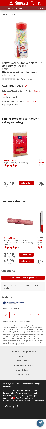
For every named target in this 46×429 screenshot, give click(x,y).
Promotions (22, 360)
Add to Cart (26, 183)
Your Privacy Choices (24, 398)
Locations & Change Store (22, 351)
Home (4, 14)
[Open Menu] (4, 3)
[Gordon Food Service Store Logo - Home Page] (21, 3)
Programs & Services (22, 370)
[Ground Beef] (20, 221)
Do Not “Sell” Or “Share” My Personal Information (23, 401)
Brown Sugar (10, 160)
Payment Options (32, 395)
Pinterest (17, 406)
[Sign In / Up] (11, 3)
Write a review (26, 79)
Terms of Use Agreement (26, 393)
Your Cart (22, 356)
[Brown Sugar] (20, 144)
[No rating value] (9, 79)
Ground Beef (10, 238)
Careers (6, 398)
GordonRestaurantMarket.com (24, 390)
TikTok (14, 406)
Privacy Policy (8, 393)
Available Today (13, 85)
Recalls (21, 395)
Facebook (6, 406)
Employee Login (9, 395)
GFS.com (7, 390)
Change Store (31, 101)
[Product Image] (21, 40)
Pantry (14, 14)
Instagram (10, 406)
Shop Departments (22, 365)
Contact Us (22, 374)
